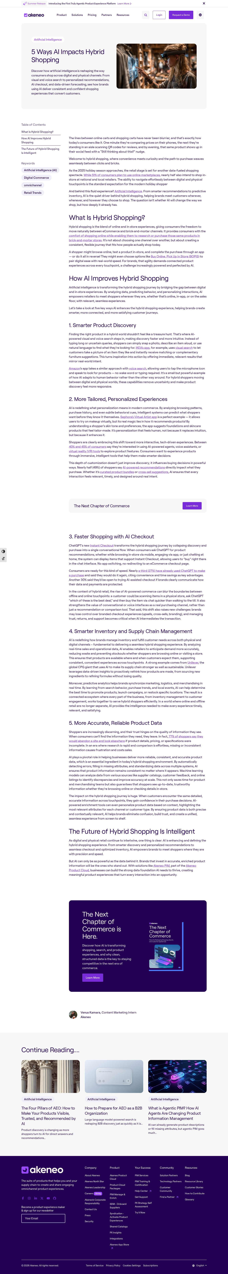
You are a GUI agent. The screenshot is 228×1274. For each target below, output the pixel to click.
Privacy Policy (113, 1265)
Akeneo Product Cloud (118, 1177)
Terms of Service (94, 1265)
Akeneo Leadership (95, 1187)
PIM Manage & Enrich (117, 1196)
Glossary (189, 1199)
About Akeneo (92, 1175)
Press (88, 1215)
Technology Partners (171, 1181)
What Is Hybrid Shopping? (37, 131)
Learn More (123, 3)
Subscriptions (150, 1265)
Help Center (141, 1190)
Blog (187, 1175)
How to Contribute (194, 1193)
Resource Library (194, 1181)
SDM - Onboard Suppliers (118, 1205)
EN (200, 15)
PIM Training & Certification (142, 1183)
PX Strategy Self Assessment (143, 1204)
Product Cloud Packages (117, 1186)
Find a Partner (167, 1196)
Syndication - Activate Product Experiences (119, 1217)
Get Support (141, 1196)
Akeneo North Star (94, 1181)
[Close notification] (204, 3)
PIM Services (141, 1175)
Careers (93, 1193)
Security (89, 1221)
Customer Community (166, 1189)
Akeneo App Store (119, 1244)
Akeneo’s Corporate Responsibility (95, 1201)
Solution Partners (169, 1175)
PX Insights (116, 1232)
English (200, 1265)
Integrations (116, 1238)
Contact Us (91, 1209)
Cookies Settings (132, 1265)
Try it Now (140, 1212)
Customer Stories (194, 1187)
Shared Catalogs (119, 1226)
